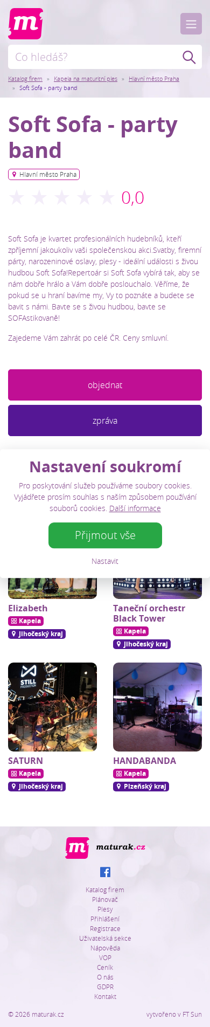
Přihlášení (105, 918)
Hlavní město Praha (154, 78)
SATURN (25, 761)
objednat (105, 385)
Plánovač (105, 899)
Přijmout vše (105, 535)
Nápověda (105, 947)
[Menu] (191, 24)
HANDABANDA (144, 761)
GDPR (105, 986)
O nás (105, 977)
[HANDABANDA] (157, 707)
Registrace (105, 928)
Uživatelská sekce (105, 938)
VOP (105, 957)
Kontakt (105, 996)
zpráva (105, 420)
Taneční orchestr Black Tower (149, 613)
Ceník (105, 967)
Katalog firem (25, 78)
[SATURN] (52, 707)
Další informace (135, 508)
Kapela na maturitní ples (85, 78)
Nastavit (105, 561)
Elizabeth (28, 608)
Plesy (105, 909)
